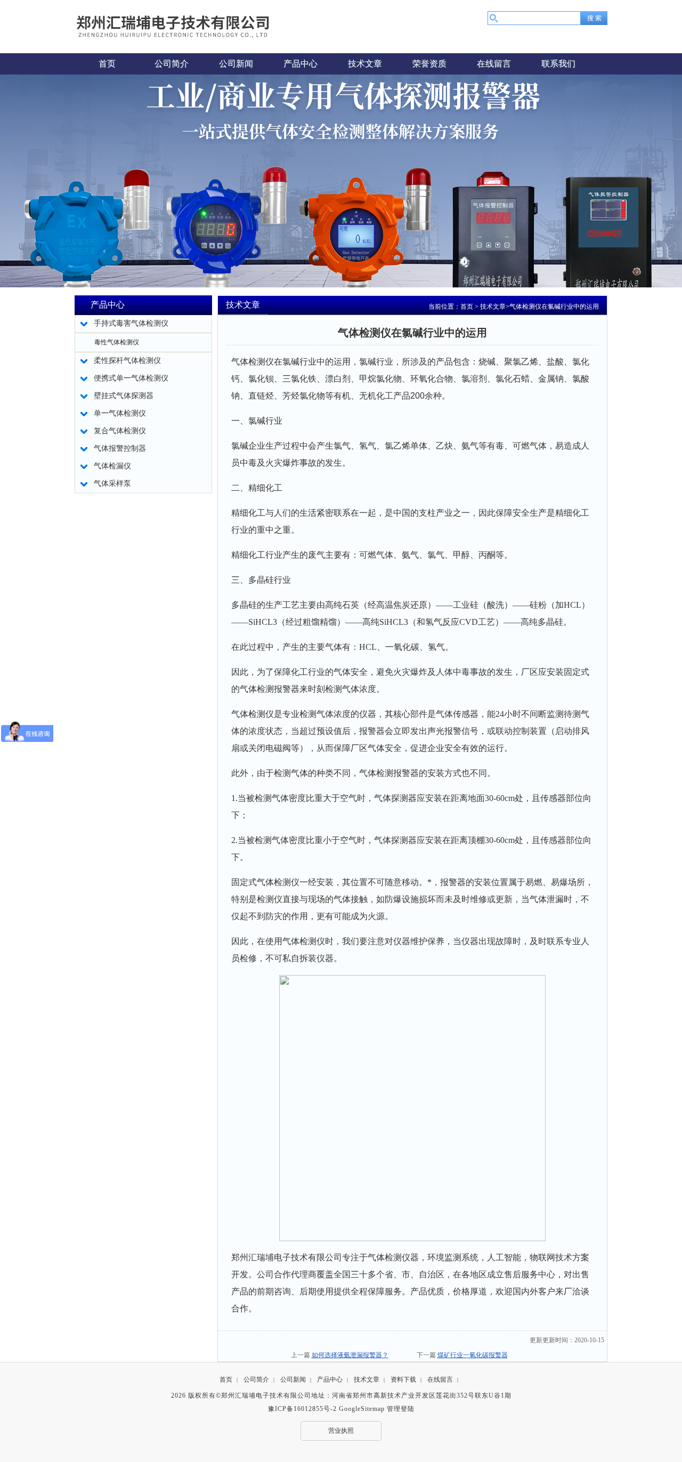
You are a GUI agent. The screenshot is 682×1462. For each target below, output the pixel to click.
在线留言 (440, 1379)
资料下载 (403, 1379)
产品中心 (330, 1379)
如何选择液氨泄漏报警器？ (350, 1355)
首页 (466, 306)
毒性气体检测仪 (116, 342)
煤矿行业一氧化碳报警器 (472, 1355)
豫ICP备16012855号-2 (302, 1409)
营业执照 (341, 1430)
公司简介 (256, 1379)
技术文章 (493, 306)
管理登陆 (401, 1409)
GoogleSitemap (362, 1409)
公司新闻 (293, 1379)
